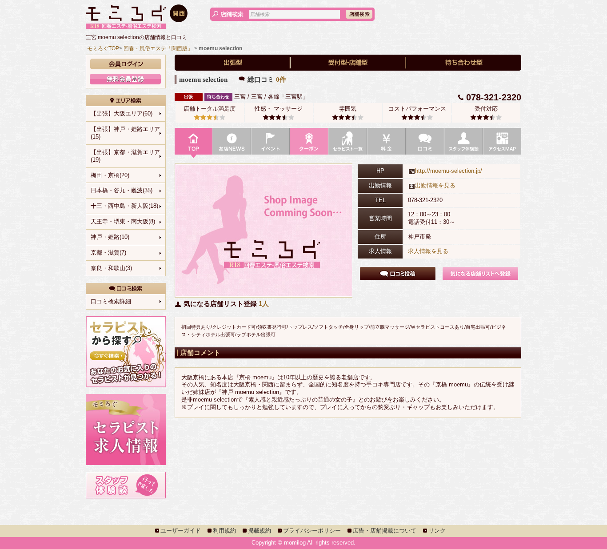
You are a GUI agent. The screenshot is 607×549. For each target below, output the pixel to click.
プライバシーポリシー (312, 530)
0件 (281, 79)
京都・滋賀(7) (108, 252)
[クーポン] (309, 143)
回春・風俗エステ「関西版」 (158, 48)
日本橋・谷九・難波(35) (121, 190)
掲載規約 (259, 530)
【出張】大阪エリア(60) (121, 113)
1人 (264, 303)
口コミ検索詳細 (111, 301)
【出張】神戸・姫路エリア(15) (125, 133)
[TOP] (193, 143)
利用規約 (224, 530)
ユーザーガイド (180, 530)
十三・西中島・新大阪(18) (124, 206)
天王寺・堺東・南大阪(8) (123, 221)
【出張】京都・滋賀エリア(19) (125, 156)
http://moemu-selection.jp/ (448, 170)
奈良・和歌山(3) (111, 268)
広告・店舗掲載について (384, 530)
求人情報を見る (428, 251)
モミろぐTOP (103, 48)
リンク (437, 530)
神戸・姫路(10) (110, 237)
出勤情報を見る (435, 185)
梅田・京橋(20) (110, 175)
